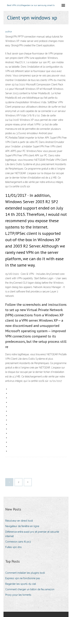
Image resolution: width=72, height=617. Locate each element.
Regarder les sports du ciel (20, 583)
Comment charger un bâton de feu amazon (29, 589)
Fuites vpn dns (13, 547)
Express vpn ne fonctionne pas (22, 578)
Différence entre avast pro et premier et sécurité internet (32, 534)
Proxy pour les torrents (18, 594)
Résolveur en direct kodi (19, 520)
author (8, 31)
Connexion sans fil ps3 (18, 541)
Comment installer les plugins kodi (25, 572)
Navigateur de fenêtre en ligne (22, 526)
